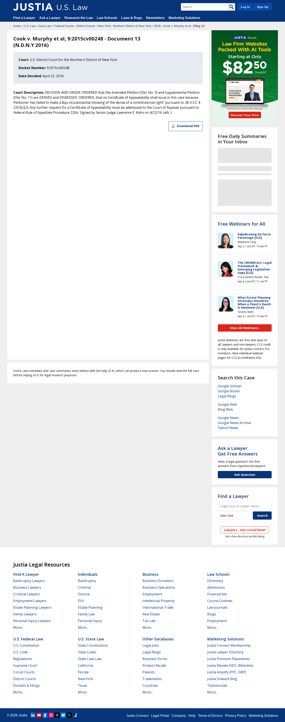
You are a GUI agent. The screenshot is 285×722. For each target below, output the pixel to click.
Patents (148, 672)
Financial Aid (216, 594)
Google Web (227, 404)
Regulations (22, 658)
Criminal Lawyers (26, 594)
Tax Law (148, 620)
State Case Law (89, 658)
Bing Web (225, 409)
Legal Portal (160, 715)
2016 (157, 26)
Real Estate (151, 614)
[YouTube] (39, 715)
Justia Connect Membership (229, 645)
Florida (83, 672)
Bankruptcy (87, 580)
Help (191, 715)
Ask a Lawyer (50, 18)
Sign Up (262, 7)
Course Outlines (219, 600)
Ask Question (244, 474)
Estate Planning (90, 607)
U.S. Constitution (26, 645)
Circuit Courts (24, 672)
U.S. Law (29, 26)
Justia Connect (137, 715)
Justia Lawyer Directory (225, 652)
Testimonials (217, 685)
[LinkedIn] (32, 715)
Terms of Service (210, 715)
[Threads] (57, 715)
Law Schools (107, 18)
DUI (81, 600)
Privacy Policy (235, 715)
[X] (69, 715)
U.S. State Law (91, 638)
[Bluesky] (63, 715)
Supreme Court (25, 665)
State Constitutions (93, 645)
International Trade (157, 607)
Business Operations (158, 587)
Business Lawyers (27, 587)
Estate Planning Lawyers (32, 607)
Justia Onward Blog (222, 679)
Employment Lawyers (30, 600)
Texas (82, 685)
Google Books (229, 391)
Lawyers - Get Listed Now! (245, 530)
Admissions (216, 587)
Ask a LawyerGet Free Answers (238, 451)
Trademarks (152, 679)
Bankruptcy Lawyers (29, 580)
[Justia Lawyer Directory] (75, 715)
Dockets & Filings (26, 685)
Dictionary (215, 580)
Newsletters (155, 18)
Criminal (84, 587)
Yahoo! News (228, 427)
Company (179, 715)
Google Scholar (230, 386)
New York (104, 26)
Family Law (86, 614)
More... (18, 627)
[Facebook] (45, 715)
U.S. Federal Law (28, 638)
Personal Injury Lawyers (32, 620)
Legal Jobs (150, 645)
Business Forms (154, 658)
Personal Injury (90, 620)
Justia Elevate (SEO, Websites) (230, 665)
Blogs (211, 614)
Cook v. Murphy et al (176, 26)
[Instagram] (51, 715)
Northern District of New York (132, 26)
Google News (228, 417)
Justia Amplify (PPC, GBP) (226, 672)
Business (150, 574)
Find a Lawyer (24, 18)
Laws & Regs (131, 18)
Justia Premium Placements (228, 658)
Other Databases (158, 638)
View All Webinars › (245, 328)
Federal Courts (64, 26)
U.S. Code (20, 652)
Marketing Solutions (184, 18)
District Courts (86, 26)
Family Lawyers (25, 614)
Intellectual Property (158, 600)
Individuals (88, 574)
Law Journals (217, 607)
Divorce (84, 594)
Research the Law (78, 18)
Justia (17, 26)
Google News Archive (234, 422)
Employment (152, 594)
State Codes (87, 652)
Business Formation (158, 580)
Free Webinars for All (241, 223)
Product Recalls (154, 665)
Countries (150, 685)
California (85, 665)
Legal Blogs (227, 396)
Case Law (44, 26)
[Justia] (33, 7)
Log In (245, 7)
